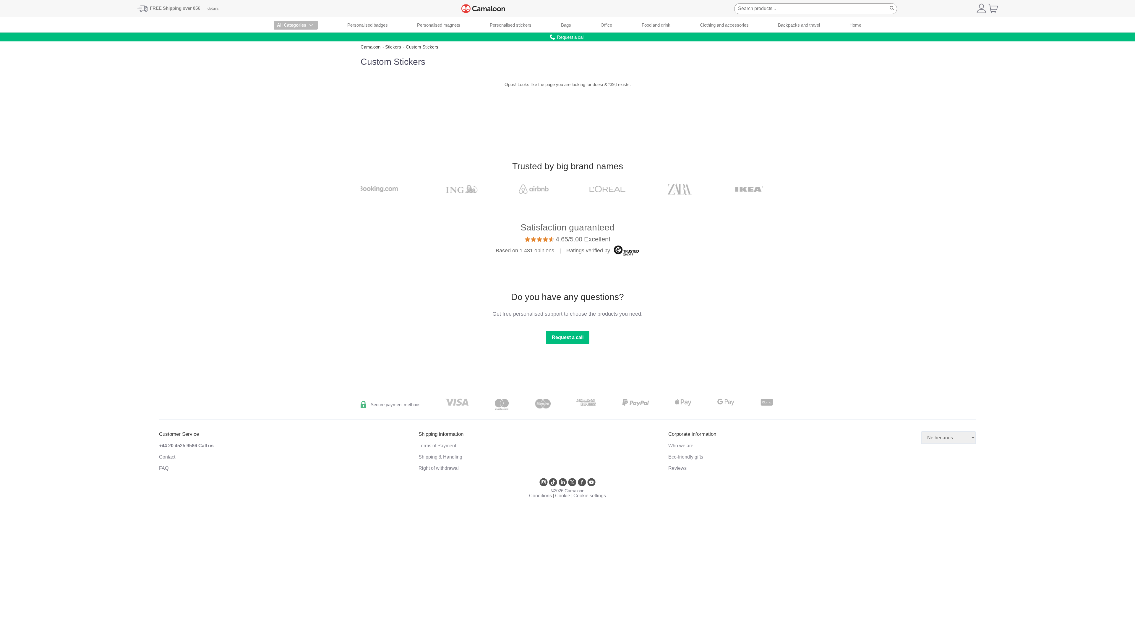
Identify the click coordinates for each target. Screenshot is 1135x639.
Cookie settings (589, 495)
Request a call (567, 337)
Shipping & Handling (440, 456)
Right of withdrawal (439, 468)
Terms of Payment (437, 445)
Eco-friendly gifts (685, 456)
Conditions (540, 495)
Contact (167, 456)
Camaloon (370, 46)
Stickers (393, 46)
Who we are (680, 445)
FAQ (163, 468)
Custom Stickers (422, 46)
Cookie (562, 495)
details (213, 8)
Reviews (677, 468)
